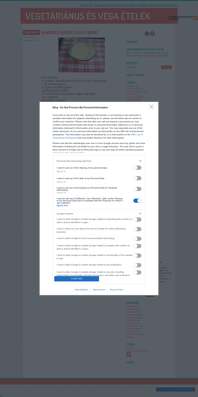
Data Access (99, 289)
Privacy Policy (116, 289)
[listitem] (99, 161)
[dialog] (99, 198)
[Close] (152, 108)
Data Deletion (81, 289)
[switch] (137, 168)
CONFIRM (76, 279)
